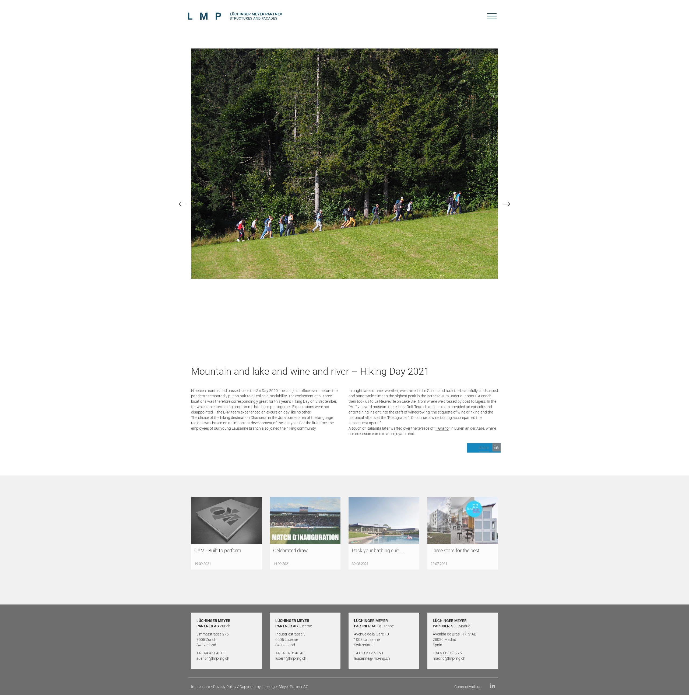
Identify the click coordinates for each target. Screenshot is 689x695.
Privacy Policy (224, 686)
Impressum (200, 686)
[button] (484, 448)
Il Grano (442, 428)
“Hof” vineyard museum (368, 407)
